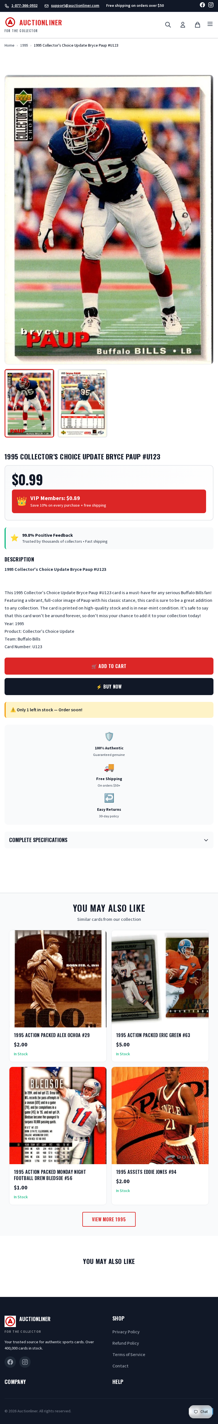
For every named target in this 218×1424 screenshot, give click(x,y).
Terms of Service (128, 1355)
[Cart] (197, 24)
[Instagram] (210, 5)
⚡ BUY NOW (109, 686)
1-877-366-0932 (24, 6)
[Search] (168, 24)
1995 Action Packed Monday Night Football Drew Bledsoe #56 (50, 1175)
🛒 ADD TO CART (109, 666)
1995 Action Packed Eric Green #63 (153, 1035)
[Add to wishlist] (83, 1021)
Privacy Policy (126, 1332)
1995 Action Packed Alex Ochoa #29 (52, 1035)
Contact (120, 1366)
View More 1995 (109, 1219)
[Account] (182, 24)
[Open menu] (210, 24)
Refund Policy (125, 1343)
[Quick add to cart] (97, 1021)
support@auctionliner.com (75, 6)
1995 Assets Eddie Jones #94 (146, 1171)
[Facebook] (202, 5)
